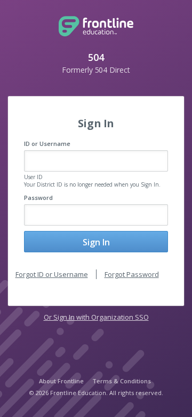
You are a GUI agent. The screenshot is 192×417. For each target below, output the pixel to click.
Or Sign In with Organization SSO (96, 317)
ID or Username (47, 144)
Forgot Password (132, 274)
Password (38, 198)
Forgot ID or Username (51, 274)
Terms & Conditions (121, 381)
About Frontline (61, 381)
